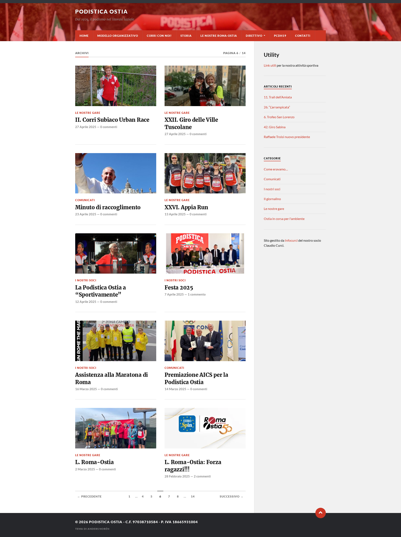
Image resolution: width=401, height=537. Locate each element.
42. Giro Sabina (275, 127)
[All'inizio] (320, 513)
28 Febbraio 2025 (177, 476)
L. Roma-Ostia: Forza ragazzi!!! (193, 466)
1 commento (197, 294)
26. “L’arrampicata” (277, 107)
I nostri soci (85, 280)
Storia (186, 35)
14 (193, 496)
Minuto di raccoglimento (108, 207)
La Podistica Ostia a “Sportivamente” (100, 291)
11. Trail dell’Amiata (278, 97)
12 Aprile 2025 (85, 301)
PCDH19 (280, 35)
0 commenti (108, 127)
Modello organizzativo (117, 35)
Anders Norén (98, 528)
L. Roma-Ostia (94, 462)
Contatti (302, 35)
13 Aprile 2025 (175, 214)
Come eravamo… (276, 169)
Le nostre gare (87, 112)
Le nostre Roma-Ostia (218, 35)
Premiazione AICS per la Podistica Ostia (196, 378)
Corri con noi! (159, 35)
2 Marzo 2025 (85, 469)
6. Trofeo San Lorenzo (279, 117)
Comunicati (85, 200)
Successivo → (232, 496)
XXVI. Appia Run (186, 207)
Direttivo (254, 35)
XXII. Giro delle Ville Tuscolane (191, 123)
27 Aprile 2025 (85, 127)
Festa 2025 (179, 287)
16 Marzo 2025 (86, 389)
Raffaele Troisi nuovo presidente (287, 137)
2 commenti (202, 476)
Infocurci (291, 240)
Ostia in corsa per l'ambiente (284, 219)
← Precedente (89, 496)
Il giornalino (272, 199)
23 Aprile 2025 (85, 214)
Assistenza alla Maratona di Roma (111, 378)
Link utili (270, 65)
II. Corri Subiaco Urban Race (112, 120)
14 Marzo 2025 (175, 389)
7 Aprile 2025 (174, 294)
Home (84, 35)
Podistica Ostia (101, 11)
